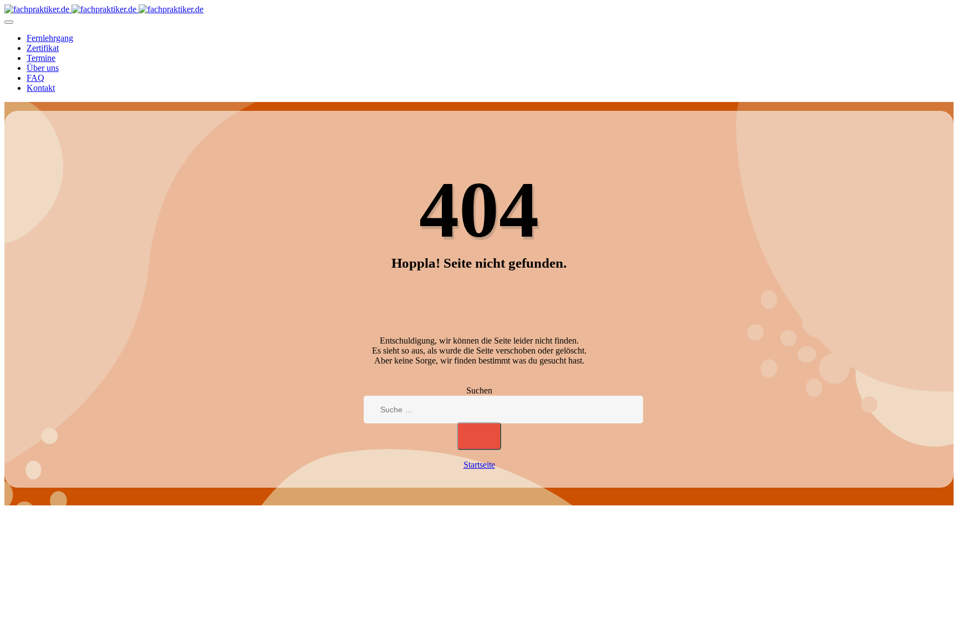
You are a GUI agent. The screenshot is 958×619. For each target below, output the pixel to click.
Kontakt (41, 88)
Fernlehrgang (50, 38)
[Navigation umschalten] (8, 22)
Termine (41, 58)
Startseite (479, 464)
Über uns (43, 68)
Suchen (479, 390)
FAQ (35, 78)
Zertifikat (43, 48)
